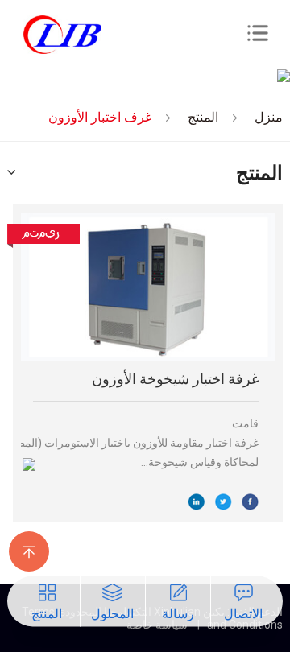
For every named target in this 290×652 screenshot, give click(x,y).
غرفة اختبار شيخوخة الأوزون (175, 378)
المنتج (203, 117)
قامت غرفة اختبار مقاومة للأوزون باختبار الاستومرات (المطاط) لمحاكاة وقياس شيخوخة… (140, 442)
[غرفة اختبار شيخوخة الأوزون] (148, 287)
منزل (269, 117)
